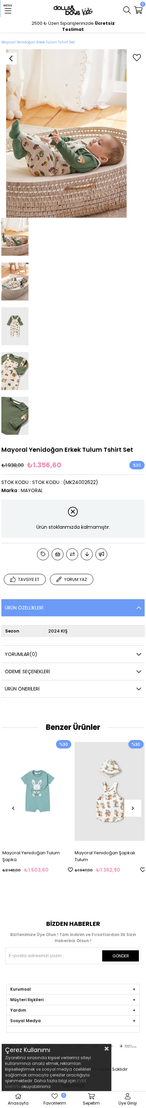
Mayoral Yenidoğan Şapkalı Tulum (104, 856)
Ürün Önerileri (22, 688)
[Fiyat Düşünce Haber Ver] (87, 554)
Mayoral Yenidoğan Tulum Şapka (30, 856)
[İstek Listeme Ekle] (57, 554)
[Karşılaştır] (72, 554)
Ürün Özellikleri (24, 607)
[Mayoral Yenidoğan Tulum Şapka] (37, 791)
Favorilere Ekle (69, 869)
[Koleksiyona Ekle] (43, 554)
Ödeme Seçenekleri (27, 671)
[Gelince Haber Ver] (101, 554)
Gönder (120, 956)
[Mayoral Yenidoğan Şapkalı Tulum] (109, 791)
